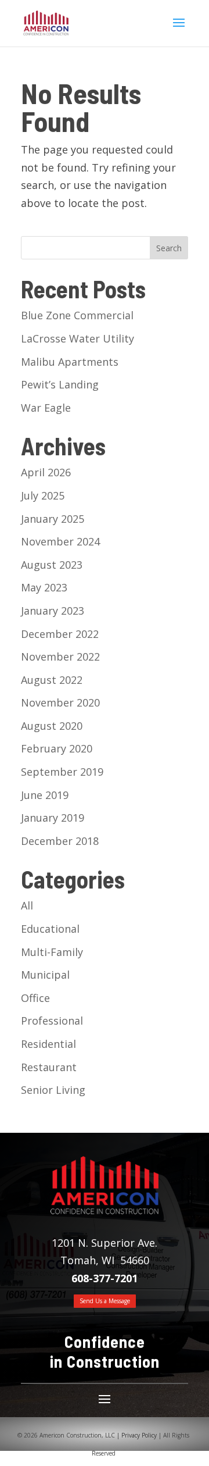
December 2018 (60, 841)
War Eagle (46, 408)
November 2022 (60, 657)
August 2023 (51, 565)
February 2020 (56, 748)
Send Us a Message (105, 1301)
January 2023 (52, 611)
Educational (50, 929)
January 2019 (52, 818)
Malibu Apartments (69, 362)
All (27, 905)
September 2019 (62, 772)
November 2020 (60, 702)
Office (35, 998)
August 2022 (51, 680)
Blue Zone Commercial (77, 315)
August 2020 (51, 726)
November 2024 (60, 541)
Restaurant (49, 1067)
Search (169, 248)
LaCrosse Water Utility (77, 338)
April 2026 (46, 472)
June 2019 (45, 795)
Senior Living (53, 1090)
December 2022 (60, 634)
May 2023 (44, 587)
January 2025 (52, 519)
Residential (48, 1044)
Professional (52, 1021)
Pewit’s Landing (60, 384)
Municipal (45, 975)
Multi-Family (52, 952)
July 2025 (42, 495)
